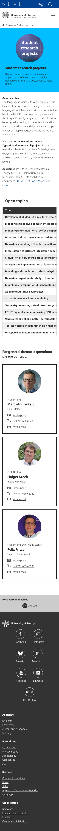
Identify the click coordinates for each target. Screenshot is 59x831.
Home (3, 25)
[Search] (50, 4)
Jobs (5, 786)
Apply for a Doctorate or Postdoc (20, 790)
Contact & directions (13, 778)
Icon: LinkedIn (38, 673)
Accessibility (9, 755)
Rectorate (7, 809)
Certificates (8, 759)
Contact (32, 605)
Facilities (7, 817)
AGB (4, 763)
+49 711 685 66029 (23, 493)
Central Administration (14, 821)
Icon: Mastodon (37, 653)
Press (5, 782)
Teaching (10, 25)
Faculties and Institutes (15, 813)
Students (7, 720)
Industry (6, 733)
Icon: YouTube (21, 673)
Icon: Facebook (20, 634)
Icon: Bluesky (20, 653)
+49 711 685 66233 (23, 421)
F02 (14, 4)
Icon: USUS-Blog (29, 692)
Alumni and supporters (15, 728)
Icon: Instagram (38, 634)
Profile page (19, 415)
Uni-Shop (7, 794)
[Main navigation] (53, 15)
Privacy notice (10, 751)
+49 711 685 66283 (23, 566)
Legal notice (9, 747)
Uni (3, 4)
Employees (8, 725)
